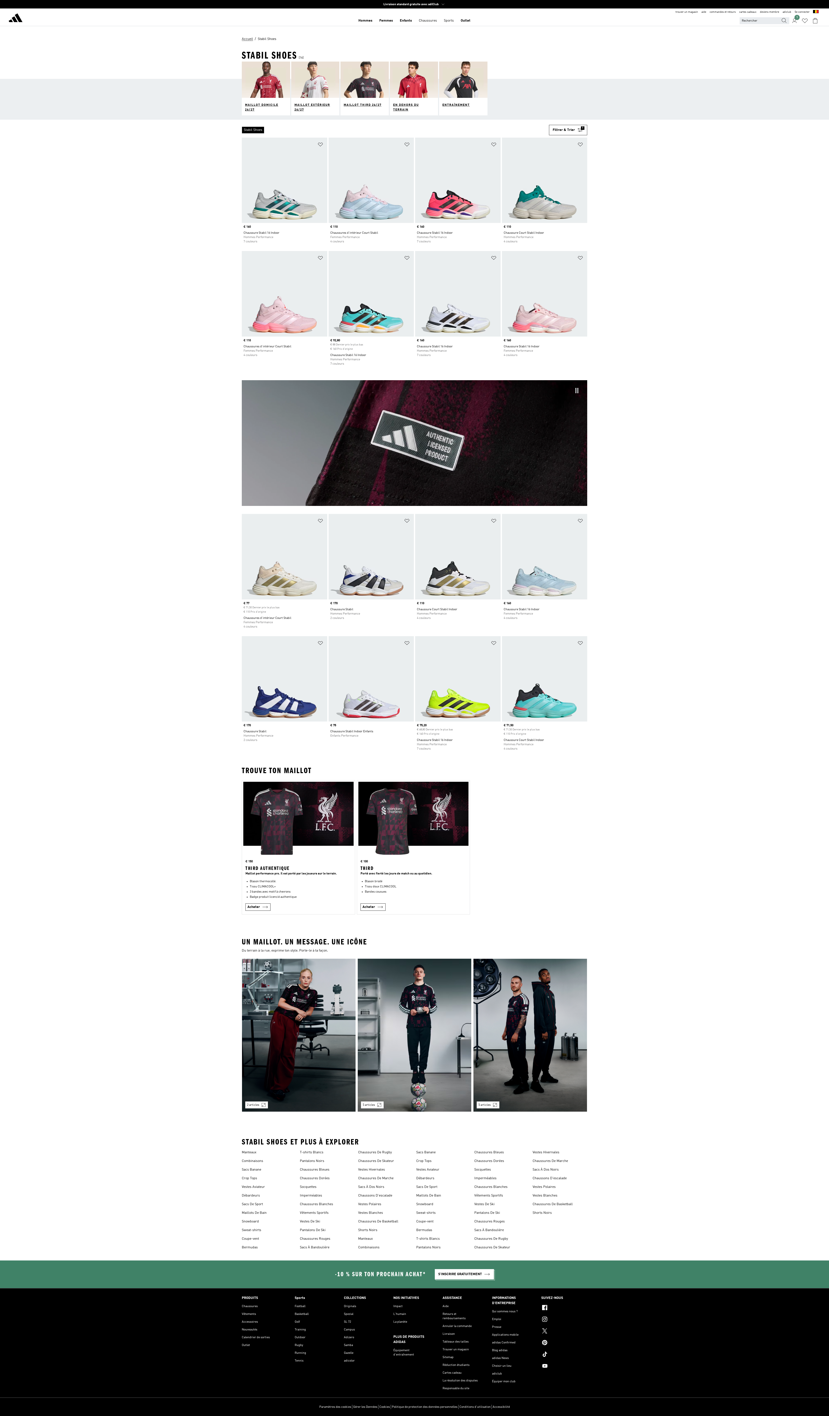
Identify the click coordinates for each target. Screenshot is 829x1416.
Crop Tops (249, 1178)
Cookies (384, 1406)
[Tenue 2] (414, 1035)
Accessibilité (501, 1406)
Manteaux (249, 1152)
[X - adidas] (564, 1331)
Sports (449, 20)
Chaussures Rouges (315, 1239)
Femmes (386, 20)
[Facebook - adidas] (564, 1308)
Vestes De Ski (310, 1221)
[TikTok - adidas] (564, 1355)
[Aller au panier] (815, 21)
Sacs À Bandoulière (314, 1247)
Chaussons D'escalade (375, 1195)
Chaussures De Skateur (376, 1161)
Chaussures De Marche (376, 1178)
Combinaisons (252, 1161)
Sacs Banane (251, 1169)
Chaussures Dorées (315, 1178)
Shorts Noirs (367, 1230)
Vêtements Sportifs (314, 1213)
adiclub (787, 12)
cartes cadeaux (747, 12)
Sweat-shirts (251, 1230)
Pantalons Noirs (312, 1161)
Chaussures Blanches (316, 1204)
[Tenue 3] (530, 1035)
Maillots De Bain (254, 1213)
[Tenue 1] (299, 1035)
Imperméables (311, 1195)
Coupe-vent (250, 1239)
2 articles (253, 1104)
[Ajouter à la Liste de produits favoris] (320, 145)
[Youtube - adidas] (564, 1366)
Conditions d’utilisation (475, 1406)
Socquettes (308, 1187)
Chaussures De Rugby (375, 1152)
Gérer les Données (365, 1406)
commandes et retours (723, 12)
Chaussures (428, 20)
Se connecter (802, 12)
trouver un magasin (687, 12)
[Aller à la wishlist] (805, 21)
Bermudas (250, 1247)
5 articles (369, 1104)
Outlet (465, 20)
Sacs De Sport (252, 1204)
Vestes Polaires (369, 1204)
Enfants (406, 20)
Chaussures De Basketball (378, 1221)
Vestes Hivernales (371, 1169)
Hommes (365, 20)
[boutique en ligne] (15, 18)
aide (703, 12)
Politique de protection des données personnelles (424, 1406)
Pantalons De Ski (313, 1230)
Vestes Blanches (370, 1213)
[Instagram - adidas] (564, 1320)
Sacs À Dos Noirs (371, 1187)
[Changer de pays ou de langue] (815, 12)
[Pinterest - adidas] (564, 1343)
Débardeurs (251, 1195)
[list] (395, 130)
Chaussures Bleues (314, 1169)
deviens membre (769, 12)
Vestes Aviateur (253, 1187)
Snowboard (250, 1221)
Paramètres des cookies (335, 1406)
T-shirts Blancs (311, 1152)
